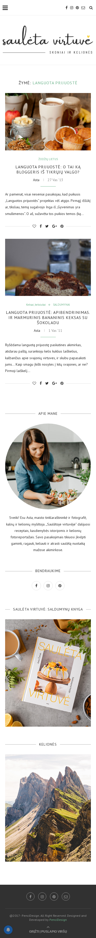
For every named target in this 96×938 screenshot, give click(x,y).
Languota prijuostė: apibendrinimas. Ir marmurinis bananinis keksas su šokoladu (48, 317)
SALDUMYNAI (61, 304)
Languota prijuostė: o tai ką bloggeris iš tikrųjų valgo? (48, 169)
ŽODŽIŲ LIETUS (48, 159)
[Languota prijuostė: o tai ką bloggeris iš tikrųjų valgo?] (48, 121)
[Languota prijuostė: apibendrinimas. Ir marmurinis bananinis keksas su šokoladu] (48, 267)
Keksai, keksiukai (36, 304)
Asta (36, 180)
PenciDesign (58, 920)
